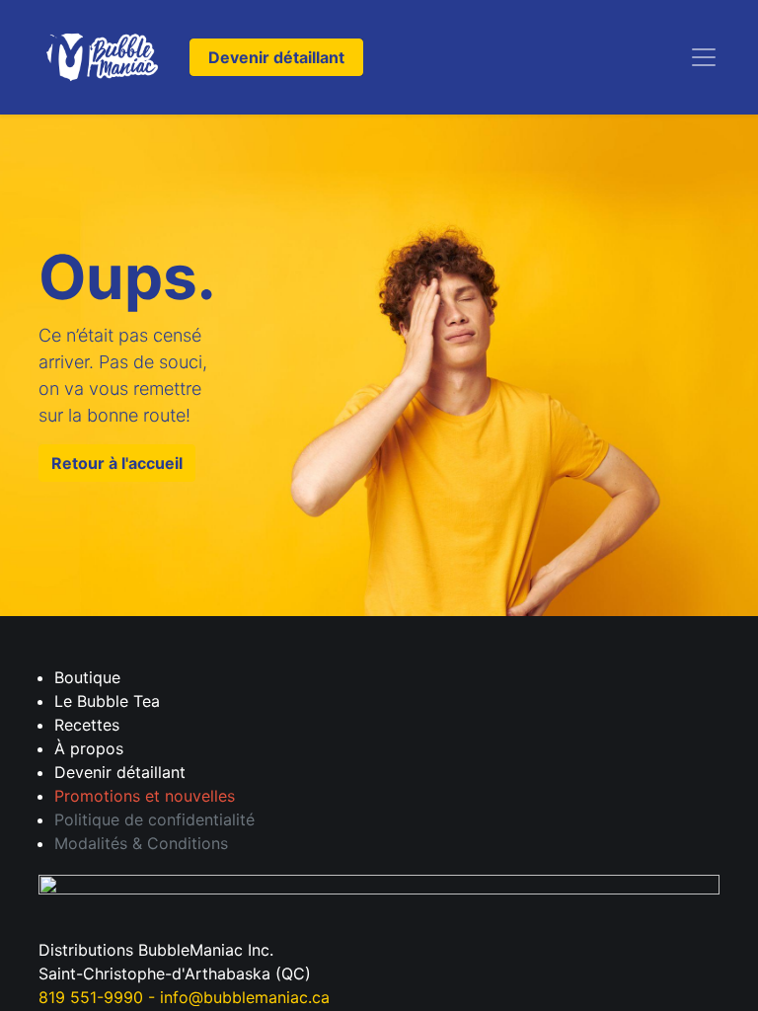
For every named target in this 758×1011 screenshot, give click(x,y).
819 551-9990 (90, 997)
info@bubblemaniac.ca (245, 997)
